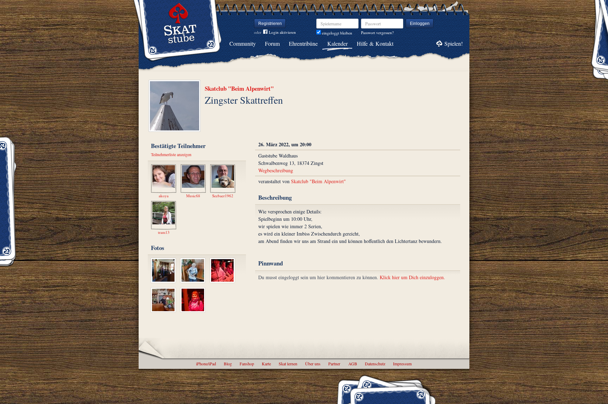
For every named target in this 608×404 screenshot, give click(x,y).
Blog (228, 363)
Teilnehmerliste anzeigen (171, 154)
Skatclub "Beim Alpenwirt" (239, 88)
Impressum (402, 363)
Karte (266, 363)
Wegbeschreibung (275, 170)
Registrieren (270, 23)
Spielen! (453, 43)
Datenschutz (375, 363)
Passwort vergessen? (377, 32)
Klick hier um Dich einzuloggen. (412, 277)
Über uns (313, 363)
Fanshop (247, 363)
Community (242, 43)
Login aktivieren (282, 32)
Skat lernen (288, 363)
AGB (352, 363)
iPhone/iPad (206, 363)
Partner (334, 363)
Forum (272, 43)
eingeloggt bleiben (336, 33)
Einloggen (420, 23)
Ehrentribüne (303, 43)
